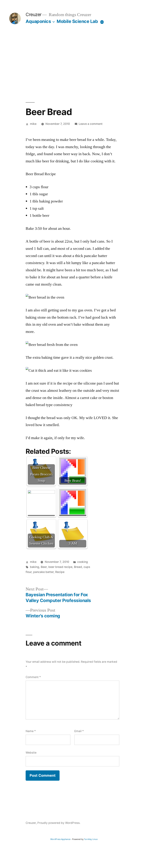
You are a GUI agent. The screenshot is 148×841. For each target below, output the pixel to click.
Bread (78, 567)
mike (33, 124)
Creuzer (34, 14)
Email (79, 731)
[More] (102, 22)
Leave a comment (91, 124)
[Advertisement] (74, 63)
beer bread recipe (60, 567)
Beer (44, 567)
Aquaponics (38, 21)
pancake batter (43, 572)
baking (34, 567)
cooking (82, 562)
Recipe (59, 572)
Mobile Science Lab (77, 21)
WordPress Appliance (60, 839)
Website (31, 752)
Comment (33, 677)
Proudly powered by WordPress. (58, 823)
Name (31, 731)
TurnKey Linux (91, 839)
